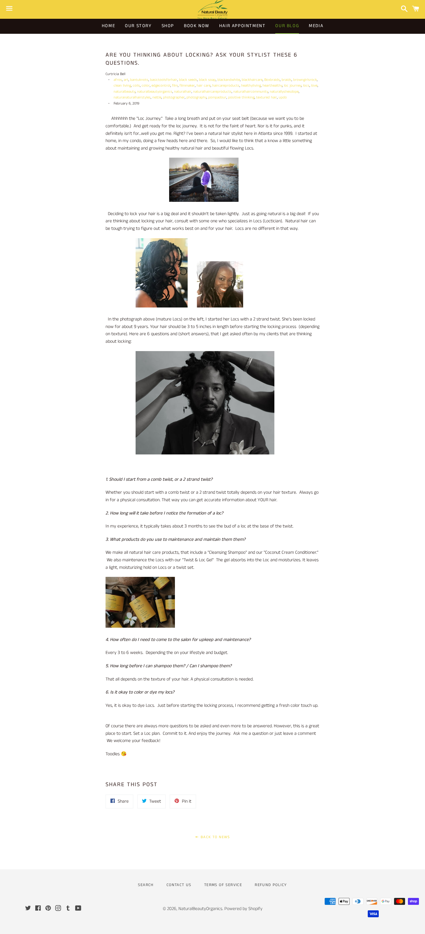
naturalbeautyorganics (154, 91)
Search (146, 885)
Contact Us (179, 885)
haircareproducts (225, 85)
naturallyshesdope (284, 91)
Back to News (214, 837)
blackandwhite (228, 79)
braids (286, 79)
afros (118, 79)
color (146, 85)
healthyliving (251, 85)
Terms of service (223, 885)
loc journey (292, 85)
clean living (122, 85)
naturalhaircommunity (250, 91)
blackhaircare (252, 79)
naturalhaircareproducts (212, 91)
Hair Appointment (242, 26)
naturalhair (182, 91)
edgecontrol (160, 85)
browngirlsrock (305, 79)
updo (283, 97)
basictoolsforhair (163, 79)
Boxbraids (272, 79)
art (126, 79)
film (175, 85)
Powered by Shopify (243, 908)
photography (196, 97)
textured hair (266, 97)
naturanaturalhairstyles (132, 97)
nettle (156, 97)
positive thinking (241, 97)
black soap (207, 79)
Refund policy (271, 885)
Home (108, 26)
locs (306, 85)
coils (136, 85)
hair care (203, 85)
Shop (168, 26)
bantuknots (139, 79)
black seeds (188, 79)
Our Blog (287, 26)
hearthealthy (272, 85)
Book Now (196, 26)
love (314, 85)
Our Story (138, 26)
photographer (174, 97)
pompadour (217, 97)
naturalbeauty (124, 91)
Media (316, 26)
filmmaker (187, 85)
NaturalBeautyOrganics (200, 908)
